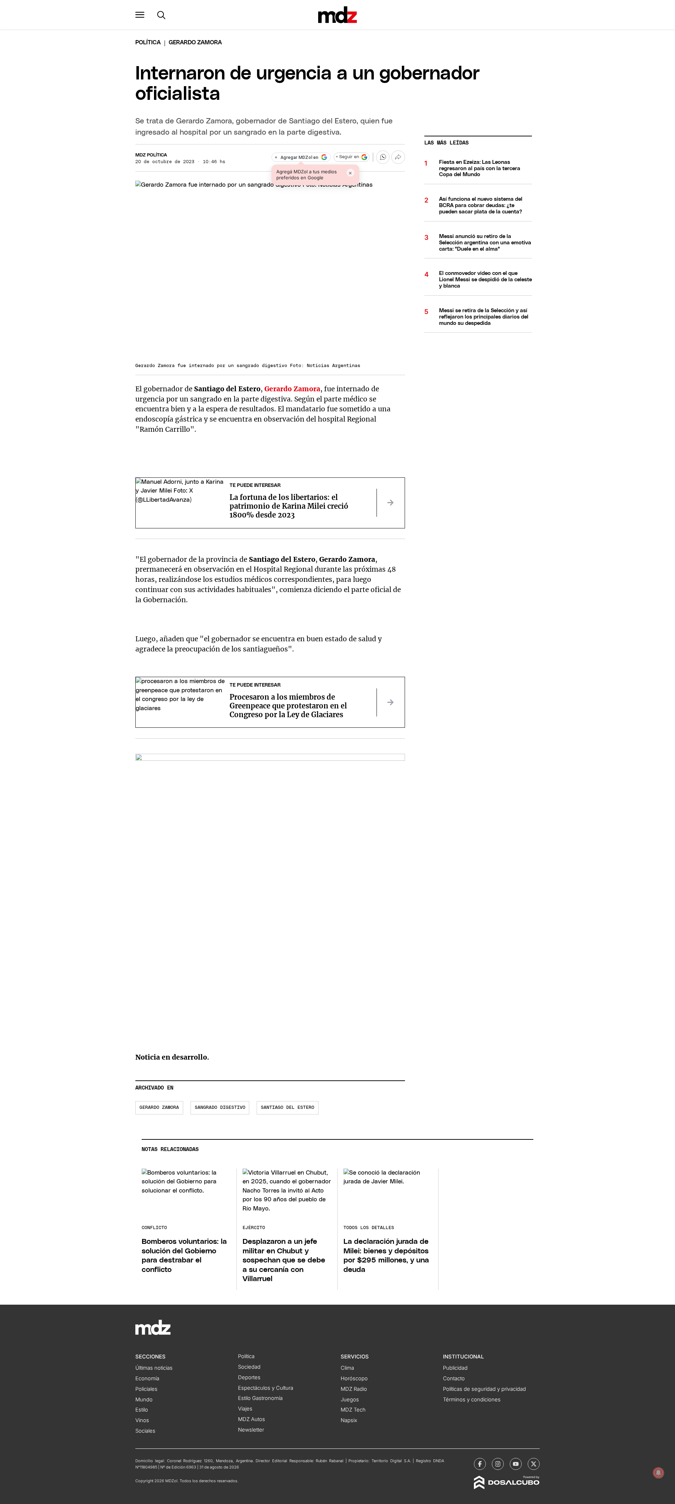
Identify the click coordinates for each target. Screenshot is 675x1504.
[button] (139, 15)
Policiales (146, 1389)
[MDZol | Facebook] (480, 1464)
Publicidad (455, 1368)
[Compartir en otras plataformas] (398, 157)
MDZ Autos (251, 1419)
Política (148, 42)
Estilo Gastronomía (260, 1398)
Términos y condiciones (472, 1399)
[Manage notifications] (658, 1472)
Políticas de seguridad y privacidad (484, 1389)
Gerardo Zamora (159, 1107)
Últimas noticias (154, 1368)
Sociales (145, 1431)
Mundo (144, 1399)
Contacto (454, 1378)
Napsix (349, 1420)
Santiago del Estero (287, 1107)
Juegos (350, 1399)
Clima (347, 1368)
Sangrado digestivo (220, 1107)
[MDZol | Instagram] (497, 1464)
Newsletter (251, 1430)
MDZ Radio (354, 1389)
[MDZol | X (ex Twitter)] (533, 1464)
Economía (147, 1378)
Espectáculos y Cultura (265, 1388)
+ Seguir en (347, 157)
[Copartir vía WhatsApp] (383, 157)
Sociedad (249, 1367)
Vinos (142, 1420)
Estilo (141, 1410)
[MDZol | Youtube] (515, 1464)
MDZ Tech (353, 1410)
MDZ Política (151, 155)
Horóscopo (354, 1378)
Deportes (249, 1377)
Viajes (245, 1409)
